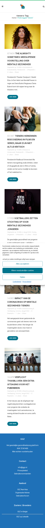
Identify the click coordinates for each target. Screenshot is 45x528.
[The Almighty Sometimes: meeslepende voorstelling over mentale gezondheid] (23, 36)
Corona (18, 311)
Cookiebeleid (17, 282)
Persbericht (21, 70)
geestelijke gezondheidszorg (20, 445)
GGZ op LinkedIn (22, 517)
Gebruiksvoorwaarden (22, 474)
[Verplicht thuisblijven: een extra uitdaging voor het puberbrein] (23, 360)
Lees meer (12, 97)
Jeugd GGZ (27, 232)
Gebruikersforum (22, 496)
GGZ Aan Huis (22, 489)
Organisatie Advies (22, 493)
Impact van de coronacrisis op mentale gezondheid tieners (21, 302)
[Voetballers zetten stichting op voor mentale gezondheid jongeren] (23, 201)
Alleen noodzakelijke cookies (22, 270)
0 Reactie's (31, 70)
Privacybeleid (26, 282)
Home (14, 18)
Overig (34, 232)
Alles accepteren (22, 264)
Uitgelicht (10, 234)
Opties (22, 277)
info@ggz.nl (22, 467)
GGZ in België (22, 512)
